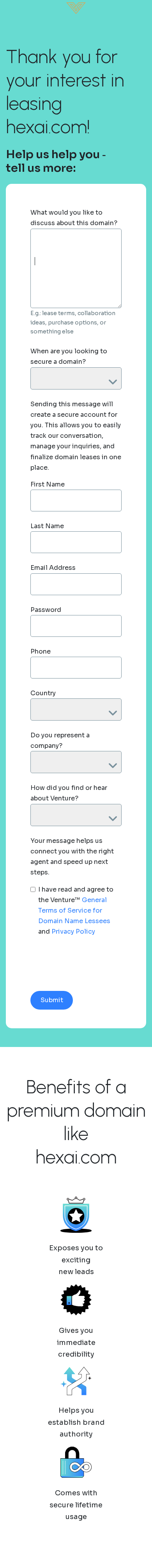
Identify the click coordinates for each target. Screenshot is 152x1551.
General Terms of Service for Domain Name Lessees (74, 910)
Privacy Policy (73, 931)
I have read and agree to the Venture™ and (75, 910)
